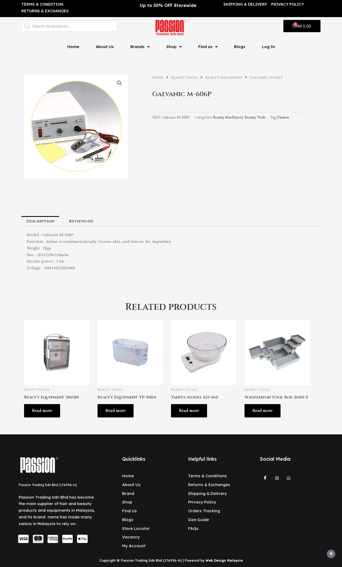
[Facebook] (265, 478)
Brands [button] (137, 46)
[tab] (40, 221)
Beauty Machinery (223, 77)
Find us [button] (205, 46)
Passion (283, 117)
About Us (105, 46)
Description (40, 221)
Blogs (239, 46)
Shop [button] (171, 46)
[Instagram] (277, 478)
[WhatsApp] (289, 478)
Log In (268, 46)
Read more (42, 410)
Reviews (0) (81, 221)
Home (73, 46)
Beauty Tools (184, 77)
